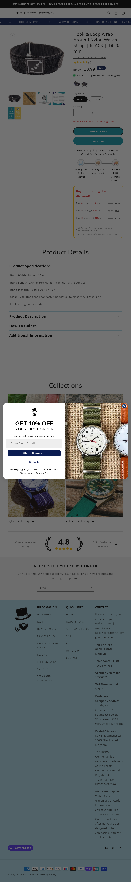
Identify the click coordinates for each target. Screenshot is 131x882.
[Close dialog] (124, 406)
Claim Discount (34, 453)
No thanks (34, 462)
